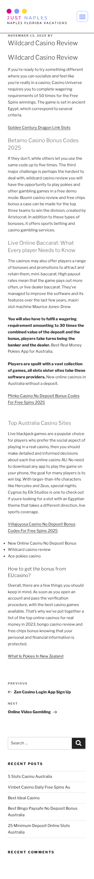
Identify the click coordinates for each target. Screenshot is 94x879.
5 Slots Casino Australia (30, 776)
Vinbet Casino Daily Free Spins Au (39, 787)
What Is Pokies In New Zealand (35, 656)
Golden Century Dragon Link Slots (39, 127)
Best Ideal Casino (24, 798)
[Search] (78, 743)
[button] (82, 16)
